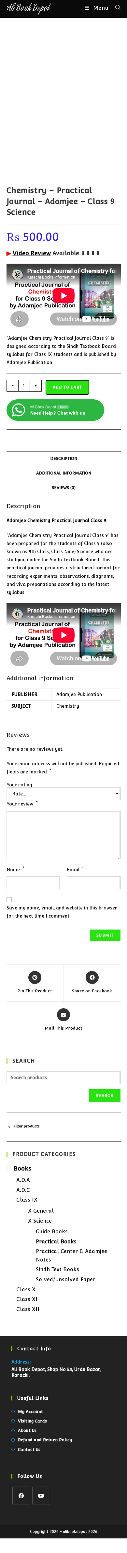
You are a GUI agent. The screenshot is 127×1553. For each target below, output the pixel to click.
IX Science (39, 1221)
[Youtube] (41, 1495)
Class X (25, 1289)
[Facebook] (21, 1495)
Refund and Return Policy (45, 1439)
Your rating (19, 784)
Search (105, 1095)
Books (22, 1168)
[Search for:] (115, 8)
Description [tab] (63, 458)
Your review (22, 803)
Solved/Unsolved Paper (65, 1279)
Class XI (26, 1299)
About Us (27, 1430)
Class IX (26, 1200)
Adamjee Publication (79, 694)
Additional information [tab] (63, 473)
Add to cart (67, 387)
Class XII (27, 1309)
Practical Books (56, 1242)
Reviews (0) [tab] (63, 487)
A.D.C (23, 1190)
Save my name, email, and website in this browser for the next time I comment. (62, 912)
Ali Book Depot (28, 9)
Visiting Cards (32, 1421)
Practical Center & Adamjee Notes (71, 1255)
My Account (30, 1411)
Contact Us (29, 1449)
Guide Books (52, 1231)
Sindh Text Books (57, 1269)
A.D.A (23, 1180)
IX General (40, 1211)
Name (15, 869)
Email (75, 869)
